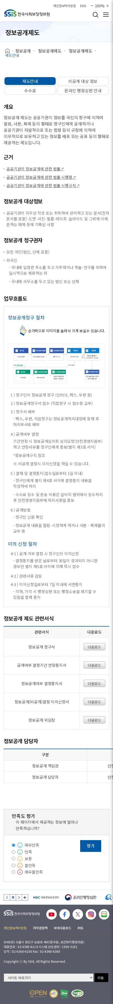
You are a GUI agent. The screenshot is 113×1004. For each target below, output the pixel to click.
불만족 (30, 865)
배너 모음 (25, 897)
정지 (13, 897)
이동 (100, 977)
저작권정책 (40, 928)
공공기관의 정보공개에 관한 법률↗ (35, 168)
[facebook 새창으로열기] (64, 914)
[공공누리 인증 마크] (38, 993)
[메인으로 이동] (27, 13)
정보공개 (23, 51)
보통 (28, 858)
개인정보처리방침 (64, 5)
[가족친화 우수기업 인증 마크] (53, 993)
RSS (81, 928)
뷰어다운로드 (62, 928)
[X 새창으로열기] (78, 914)
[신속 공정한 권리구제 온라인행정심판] (80, 897)
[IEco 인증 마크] (64, 993)
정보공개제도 (49, 51)
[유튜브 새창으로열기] (51, 914)
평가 (91, 845)
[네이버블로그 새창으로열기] (104, 914)
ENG (83, 5)
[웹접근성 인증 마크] (77, 994)
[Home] (9, 51)
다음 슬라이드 (19, 897)
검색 (95, 15)
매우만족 (32, 845)
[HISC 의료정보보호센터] (45, 897)
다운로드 (94, 647)
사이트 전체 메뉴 (106, 15)
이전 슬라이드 (7, 897)
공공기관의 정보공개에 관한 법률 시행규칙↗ (43, 185)
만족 (28, 851)
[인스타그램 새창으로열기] (91, 914)
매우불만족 (34, 872)
